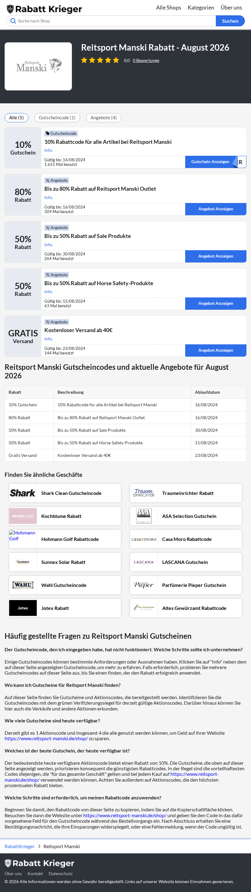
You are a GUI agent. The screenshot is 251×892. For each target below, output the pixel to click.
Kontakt (35, 873)
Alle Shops (168, 7)
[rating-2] (93, 60)
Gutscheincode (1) (57, 117)
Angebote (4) (104, 117)
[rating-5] (117, 60)
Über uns (231, 7)
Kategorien (201, 7)
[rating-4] (109, 60)
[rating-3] (101, 60)
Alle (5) (16, 117)
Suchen (230, 21)
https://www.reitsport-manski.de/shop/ (46, 738)
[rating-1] (85, 60)
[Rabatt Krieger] (44, 13)
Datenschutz (61, 873)
